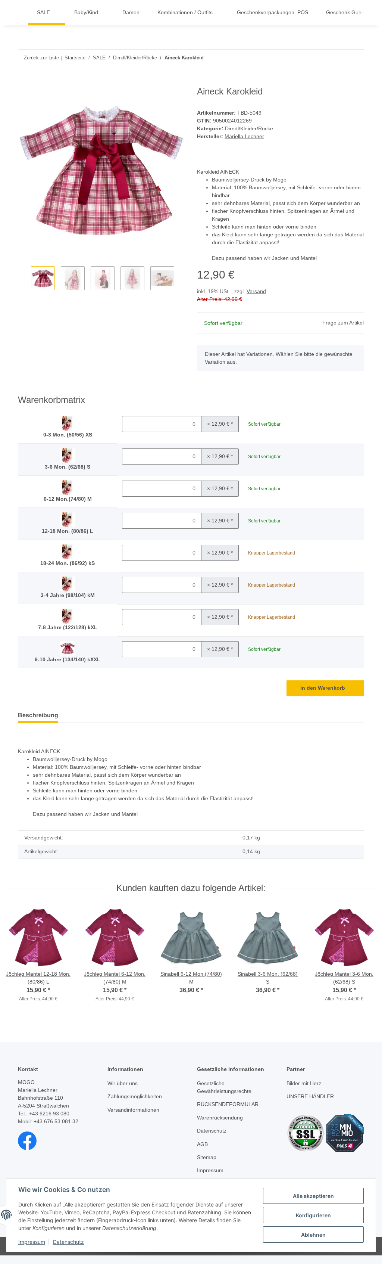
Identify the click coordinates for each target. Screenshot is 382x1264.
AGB (202, 1144)
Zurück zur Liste (41, 57)
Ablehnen (313, 1235)
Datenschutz (68, 1242)
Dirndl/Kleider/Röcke (249, 128)
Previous (24, 279)
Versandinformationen (133, 1110)
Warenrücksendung (220, 1118)
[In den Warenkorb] (24, 82)
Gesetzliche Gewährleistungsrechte (224, 1087)
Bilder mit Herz (303, 1083)
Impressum (31, 1242)
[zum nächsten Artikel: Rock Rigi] (356, 58)
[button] (361, 12)
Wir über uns (122, 1083)
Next (178, 279)
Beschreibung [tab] (38, 715)
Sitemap (206, 1157)
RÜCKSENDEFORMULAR (228, 1104)
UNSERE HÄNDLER (310, 1096)
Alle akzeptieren (313, 1196)
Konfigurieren (313, 1215)
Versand (256, 291)
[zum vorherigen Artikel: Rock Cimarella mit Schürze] (340, 58)
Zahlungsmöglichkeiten (134, 1096)
